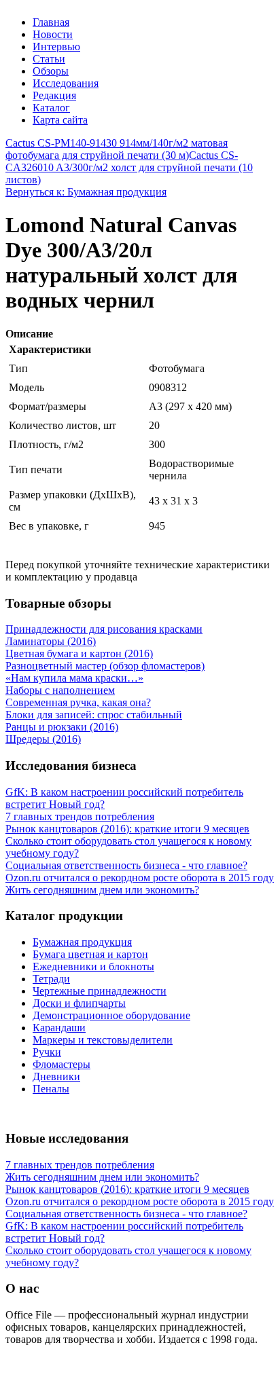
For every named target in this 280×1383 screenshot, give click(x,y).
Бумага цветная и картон (90, 954)
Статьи (49, 58)
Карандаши (59, 1027)
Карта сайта (60, 120)
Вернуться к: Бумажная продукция (86, 192)
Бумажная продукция (82, 942)
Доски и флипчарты (79, 1003)
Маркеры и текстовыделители (103, 1040)
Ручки (47, 1052)
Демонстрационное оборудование (111, 1015)
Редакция (54, 95)
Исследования (66, 83)
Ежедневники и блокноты (93, 966)
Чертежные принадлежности (100, 991)
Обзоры (51, 71)
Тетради (51, 978)
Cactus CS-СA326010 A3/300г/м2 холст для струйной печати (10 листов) (129, 167)
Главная (51, 22)
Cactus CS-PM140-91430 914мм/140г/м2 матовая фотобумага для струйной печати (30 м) (116, 149)
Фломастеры (61, 1064)
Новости (53, 34)
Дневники (56, 1076)
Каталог (51, 107)
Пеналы (51, 1088)
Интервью (56, 46)
